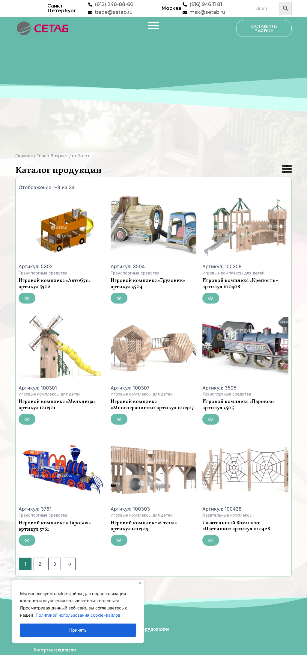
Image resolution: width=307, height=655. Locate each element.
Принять (78, 630)
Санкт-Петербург (61, 8)
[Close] (140, 583)
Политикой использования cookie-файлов (78, 615)
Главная (24, 156)
